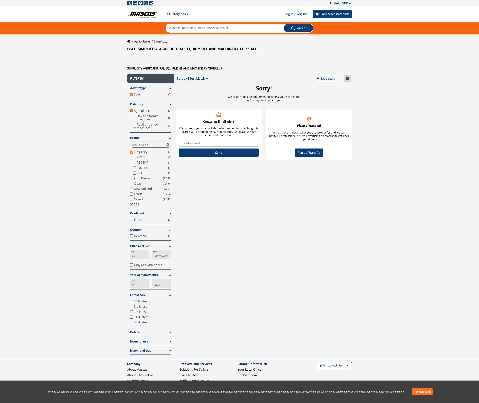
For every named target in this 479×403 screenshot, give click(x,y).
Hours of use (139, 341)
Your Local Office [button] (249, 369)
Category (136, 104)
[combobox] (320, 365)
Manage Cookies (349, 391)
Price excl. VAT (140, 246)
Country (136, 229)
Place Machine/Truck (334, 14)
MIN (133, 252)
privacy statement (379, 391)
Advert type (138, 88)
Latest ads (137, 295)
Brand (134, 138)
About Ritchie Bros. (140, 375)
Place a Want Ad (309, 153)
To (154, 281)
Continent (137, 213)
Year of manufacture (144, 275)
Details (135, 332)
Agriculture (142, 41)
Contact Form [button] (247, 375)
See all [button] (134, 204)
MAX (155, 252)
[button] (150, 78)
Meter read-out (140, 350)
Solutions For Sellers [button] (194, 369)
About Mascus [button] (137, 369)
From (133, 281)
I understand (422, 391)
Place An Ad (188, 375)
